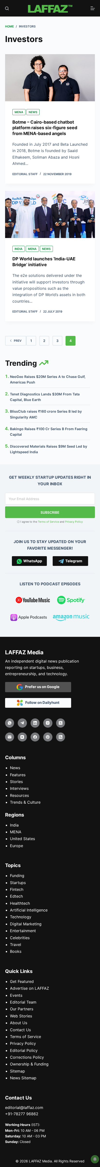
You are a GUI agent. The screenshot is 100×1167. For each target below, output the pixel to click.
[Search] (7, 8)
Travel (15, 944)
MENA (19, 112)
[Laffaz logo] (49, 8)
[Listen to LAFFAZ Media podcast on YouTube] (33, 601)
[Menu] (93, 8)
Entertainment (23, 930)
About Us (18, 1022)
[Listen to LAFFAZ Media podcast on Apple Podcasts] (28, 618)
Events (16, 995)
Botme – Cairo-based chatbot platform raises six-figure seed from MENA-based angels (44, 127)
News (33, 112)
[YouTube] (22, 737)
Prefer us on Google (41, 686)
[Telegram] (22, 723)
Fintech (16, 889)
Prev (18, 340)
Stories (16, 781)
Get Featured (22, 981)
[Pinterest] (47, 737)
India (19, 249)
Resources (19, 795)
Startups (18, 882)
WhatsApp (32, 561)
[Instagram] (47, 723)
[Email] (9, 737)
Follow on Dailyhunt (41, 702)
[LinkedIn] (35, 723)
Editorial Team (23, 1002)
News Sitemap (23, 1077)
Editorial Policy (24, 1050)
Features (17, 774)
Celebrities (20, 937)
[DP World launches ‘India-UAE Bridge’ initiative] (50, 214)
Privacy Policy (74, 521)
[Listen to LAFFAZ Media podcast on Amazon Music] (71, 618)
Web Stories (21, 1016)
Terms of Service (48, 521)
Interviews (19, 788)
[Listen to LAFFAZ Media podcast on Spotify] (71, 601)
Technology (20, 916)
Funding (17, 875)
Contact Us (20, 1029)
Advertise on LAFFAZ (29, 988)
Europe (16, 845)
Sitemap (17, 1071)
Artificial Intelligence (29, 910)
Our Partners (21, 1008)
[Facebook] (35, 737)
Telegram (73, 561)
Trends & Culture (25, 802)
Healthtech (20, 903)
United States (22, 838)
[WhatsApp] (9, 723)
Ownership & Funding (29, 1064)
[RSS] (60, 737)
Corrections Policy (27, 1057)
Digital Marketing (26, 923)
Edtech (16, 896)
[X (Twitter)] (60, 723)
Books (15, 951)
